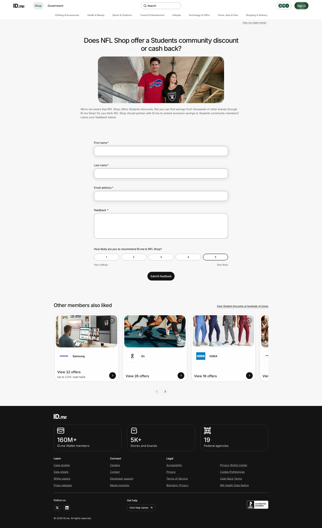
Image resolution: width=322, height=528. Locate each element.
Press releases (63, 485)
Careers (115, 465)
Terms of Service (177, 478)
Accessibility (174, 465)
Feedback (101, 210)
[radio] (106, 257)
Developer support (121, 478)
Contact (115, 472)
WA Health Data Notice (234, 485)
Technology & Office (199, 15)
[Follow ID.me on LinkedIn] (66, 507)
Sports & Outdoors (122, 15)
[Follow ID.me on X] (57, 507)
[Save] (112, 320)
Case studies (62, 465)
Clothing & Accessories (67, 15)
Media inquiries (119, 485)
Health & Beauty (95, 15)
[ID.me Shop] (21, 6)
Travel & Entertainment (152, 15)
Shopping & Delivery (256, 15)
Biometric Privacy (177, 485)
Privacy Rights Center (233, 465)
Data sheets (61, 472)
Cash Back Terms (231, 478)
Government (55, 5)
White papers (62, 478)
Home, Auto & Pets (228, 15)
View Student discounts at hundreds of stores (242, 306)
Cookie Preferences (232, 472)
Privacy (171, 472)
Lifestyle (176, 15)
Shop (38, 5)
